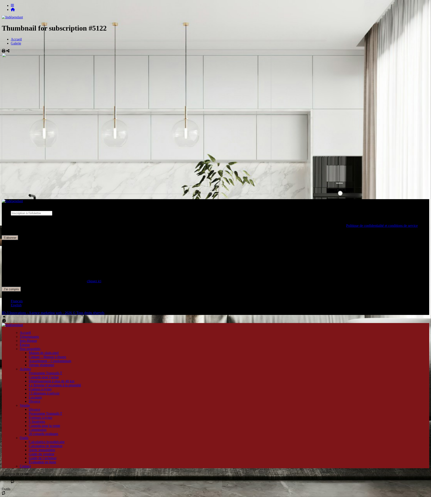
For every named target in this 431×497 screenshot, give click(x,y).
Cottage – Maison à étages (47, 357)
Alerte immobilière (42, 450)
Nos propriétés (30, 349)
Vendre (25, 405)
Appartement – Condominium (50, 361)
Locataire (35, 397)
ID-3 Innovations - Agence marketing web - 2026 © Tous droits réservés (53, 313)
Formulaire (18, 217)
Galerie (16, 43)
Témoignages (29, 337)
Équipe (25, 345)
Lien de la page (22, 221)
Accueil (16, 39)
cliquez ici (94, 281)
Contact (25, 466)
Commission (37, 430)
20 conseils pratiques (43, 434)
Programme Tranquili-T (45, 373)
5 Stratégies (37, 421)
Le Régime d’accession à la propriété (55, 385)
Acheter (25, 369)
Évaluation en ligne (42, 462)
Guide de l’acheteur (43, 458)
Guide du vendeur (41, 454)
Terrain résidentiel (41, 365)
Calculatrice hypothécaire (47, 442)
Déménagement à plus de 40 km (51, 381)
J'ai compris (11, 289)
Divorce (34, 401)
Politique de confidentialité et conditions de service (382, 225)
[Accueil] (13, 9)
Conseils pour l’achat (44, 377)
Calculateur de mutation (45, 446)
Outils (24, 438)
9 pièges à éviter (40, 389)
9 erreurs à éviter (40, 417)
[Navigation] (12, 5)
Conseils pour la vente (44, 426)
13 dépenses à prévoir (44, 393)
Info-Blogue (28, 341)
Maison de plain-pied (44, 353)
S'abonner (10, 237)
